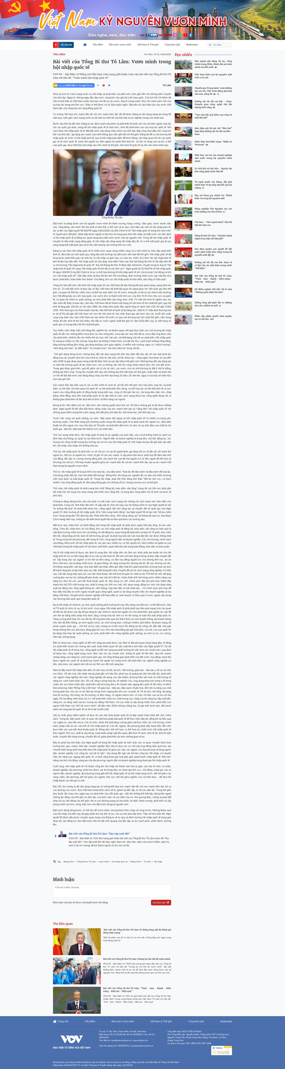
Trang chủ (63, 1021)
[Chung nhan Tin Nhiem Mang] (221, 1050)
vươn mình (104, 861)
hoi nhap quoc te (120, 861)
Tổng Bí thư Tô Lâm (86, 861)
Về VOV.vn (66, 45)
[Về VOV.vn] (56, 45)
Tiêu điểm (98, 44)
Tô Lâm (167, 85)
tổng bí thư (69, 861)
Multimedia (192, 44)
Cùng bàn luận (172, 44)
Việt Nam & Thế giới (148, 44)
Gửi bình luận (159, 902)
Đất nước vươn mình (120, 44)
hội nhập (158, 861)
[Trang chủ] (84, 45)
